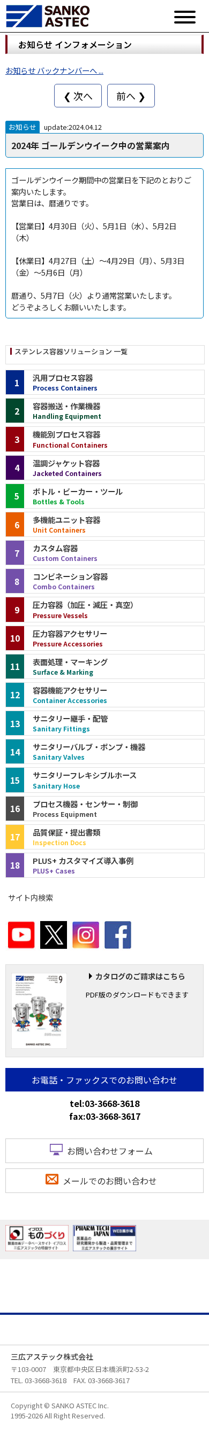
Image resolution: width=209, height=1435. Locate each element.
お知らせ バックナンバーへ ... (54, 70)
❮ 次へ (78, 96)
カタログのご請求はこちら (140, 976)
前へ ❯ (131, 96)
